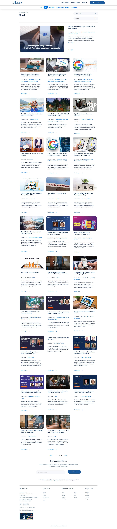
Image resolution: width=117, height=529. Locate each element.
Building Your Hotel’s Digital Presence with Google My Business (84, 273)
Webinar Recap (64, 238)
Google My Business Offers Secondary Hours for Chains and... (32, 431)
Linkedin (87, 495)
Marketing (64, 499)
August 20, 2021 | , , (82, 198)
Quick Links (46, 488)
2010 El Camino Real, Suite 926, (26, 499)
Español (44, 495)
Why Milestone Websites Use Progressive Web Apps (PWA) (82, 233)
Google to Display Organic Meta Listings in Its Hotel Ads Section (30, 74)
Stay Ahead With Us (58, 461)
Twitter (86, 493)
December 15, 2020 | (53, 277)
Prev (51, 455)
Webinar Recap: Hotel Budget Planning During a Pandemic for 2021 (58, 312)
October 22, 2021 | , (28, 198)
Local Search (74, 7)
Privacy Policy (46, 497)
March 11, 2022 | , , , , (31, 80)
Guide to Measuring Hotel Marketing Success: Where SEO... (31, 194)
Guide (31, 198)
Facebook (87, 492)
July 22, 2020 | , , (84, 317)
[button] (82, 43)
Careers (44, 493)
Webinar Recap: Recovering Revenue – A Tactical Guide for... (58, 233)
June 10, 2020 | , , (82, 396)
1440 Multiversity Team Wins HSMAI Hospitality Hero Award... (58, 114)
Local (63, 493)
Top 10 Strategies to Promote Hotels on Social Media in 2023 (32, 114)
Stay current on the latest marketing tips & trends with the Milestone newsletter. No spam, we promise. (58, 465)
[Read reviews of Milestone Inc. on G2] (26, 519)
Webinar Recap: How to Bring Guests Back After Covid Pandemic (84, 352)
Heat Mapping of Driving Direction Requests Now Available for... (83, 154)
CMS (63, 492)
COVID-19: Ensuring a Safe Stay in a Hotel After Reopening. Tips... (58, 391)
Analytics (75, 497)
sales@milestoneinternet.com (27, 510)
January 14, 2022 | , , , (58, 120)
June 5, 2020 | (52, 436)
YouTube (87, 497)
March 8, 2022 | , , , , (57, 80)
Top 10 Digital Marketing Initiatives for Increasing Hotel (31, 232)
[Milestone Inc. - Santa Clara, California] (17, 2)
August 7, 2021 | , (31, 237)
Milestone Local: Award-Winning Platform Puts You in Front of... (57, 74)
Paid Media (51, 7)
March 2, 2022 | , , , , (84, 80)
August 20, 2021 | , (54, 198)
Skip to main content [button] (5, 1)
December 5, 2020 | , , (85, 278)
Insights (63, 495)
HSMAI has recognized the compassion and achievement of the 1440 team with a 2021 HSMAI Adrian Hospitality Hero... (57, 126)
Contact (44, 492)
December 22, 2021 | (27, 159)
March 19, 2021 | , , (57, 238)
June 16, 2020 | (52, 396)
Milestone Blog (23, 12)
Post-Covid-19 (35, 317)
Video (44, 500)
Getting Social (33, 119)
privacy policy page (54, 480)
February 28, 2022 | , (29, 119)
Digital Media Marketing (80, 32)
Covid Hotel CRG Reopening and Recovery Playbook (30, 312)
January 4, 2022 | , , (83, 120)
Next (66, 455)
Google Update (31, 436)
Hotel (46, 7)
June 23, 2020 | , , (82, 357)
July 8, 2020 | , (27, 357)
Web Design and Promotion (63, 7)
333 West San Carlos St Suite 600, (26, 493)
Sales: (24, 503)
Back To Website (75, 2)
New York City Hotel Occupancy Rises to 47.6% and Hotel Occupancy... (58, 431)
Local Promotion (91, 32)
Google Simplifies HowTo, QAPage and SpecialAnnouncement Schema (57, 154)
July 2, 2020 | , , (56, 343)
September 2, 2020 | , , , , (58, 318)
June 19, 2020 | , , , (31, 397)
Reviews (75, 492)
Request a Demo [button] (97, 2)
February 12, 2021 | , (83, 239)
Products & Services (67, 488)
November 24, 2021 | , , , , (57, 160)
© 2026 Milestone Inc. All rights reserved (58, 525)
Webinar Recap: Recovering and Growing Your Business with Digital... (31, 391)
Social (75, 495)
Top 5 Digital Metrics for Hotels (30, 272)
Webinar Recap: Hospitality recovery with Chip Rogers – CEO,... (31, 352)
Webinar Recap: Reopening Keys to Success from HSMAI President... (83, 391)
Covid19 (58, 317)
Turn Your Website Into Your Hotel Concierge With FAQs (83, 194)
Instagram (87, 499)
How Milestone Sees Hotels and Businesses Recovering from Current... (58, 273)
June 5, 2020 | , (28, 436)
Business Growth (59, 119)
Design (75, 493)
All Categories (65, 2)
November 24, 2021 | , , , (83, 160)
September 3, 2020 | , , (31, 318)
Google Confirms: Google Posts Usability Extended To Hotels (82, 74)
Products (84, 2)
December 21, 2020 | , (28, 277)
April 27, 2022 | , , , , (81, 33)
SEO (41, 7)
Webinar (49, 319)
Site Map (44, 499)
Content (83, 198)
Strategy (63, 497)
